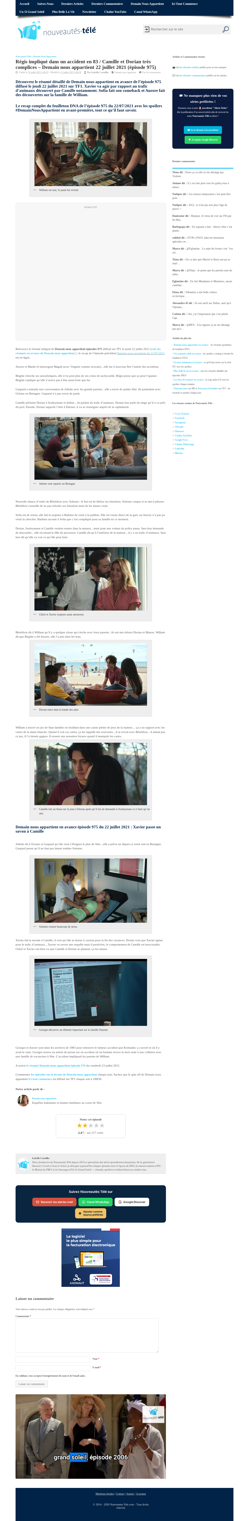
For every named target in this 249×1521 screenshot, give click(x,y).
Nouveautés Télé (23, 56)
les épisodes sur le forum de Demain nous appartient (64, 1074)
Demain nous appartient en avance (191, 345)
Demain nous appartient (147, 4)
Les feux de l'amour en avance (189, 379)
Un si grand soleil (31, 12)
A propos (141, 1493)
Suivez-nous (45, 4)
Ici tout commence (185, 4)
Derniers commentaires (107, 4)
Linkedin (179, 448)
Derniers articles (72, 4)
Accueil (24, 4)
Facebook (180, 418)
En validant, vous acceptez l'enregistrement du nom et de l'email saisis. (50, 1375)
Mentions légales (105, 1493)
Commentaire (23, 1316)
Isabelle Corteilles (100, 72)
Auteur (130, 1493)
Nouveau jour (181, 388)
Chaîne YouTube (115, 12)
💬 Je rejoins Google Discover (203, 139)
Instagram (180, 422)
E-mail (97, 1367)
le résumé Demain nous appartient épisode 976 (56, 1065)
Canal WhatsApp (145, 12)
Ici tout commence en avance (188, 362)
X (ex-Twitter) (182, 413)
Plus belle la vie (63, 12)
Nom (96, 1359)
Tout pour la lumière (208, 388)
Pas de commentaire (151, 72)
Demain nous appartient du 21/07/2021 (141, 353)
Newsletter (89, 12)
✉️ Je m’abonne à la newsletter (202, 130)
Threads (179, 427)
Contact (120, 1493)
